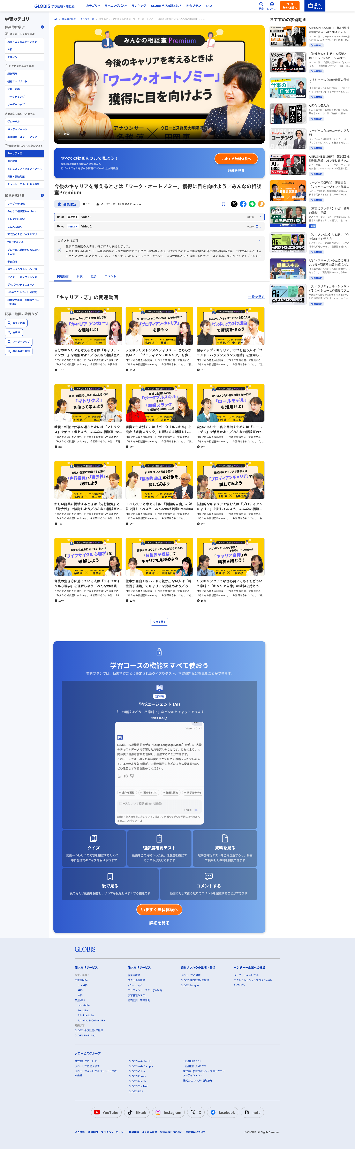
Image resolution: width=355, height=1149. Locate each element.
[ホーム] (55, 19)
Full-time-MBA (86, 1015)
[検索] (261, 5)
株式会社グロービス (86, 1061)
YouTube (110, 1112)
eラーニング (135, 985)
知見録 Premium (131, 204)
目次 (80, 276)
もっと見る (159, 621)
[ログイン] (272, 5)
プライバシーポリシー (113, 1132)
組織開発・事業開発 (139, 1000)
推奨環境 (134, 1132)
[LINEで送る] (252, 204)
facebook (227, 1112)
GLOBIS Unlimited (85, 1035)
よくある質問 (149, 1132)
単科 (80, 990)
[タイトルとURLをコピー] (261, 204)
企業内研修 (134, 975)
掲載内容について (195, 1132)
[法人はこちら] (314, 6)
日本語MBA (81, 980)
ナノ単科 (83, 985)
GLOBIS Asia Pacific (140, 1061)
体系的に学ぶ (69, 19)
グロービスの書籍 (191, 975)
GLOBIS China (137, 1071)
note (256, 1112)
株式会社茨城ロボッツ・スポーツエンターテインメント (204, 1073)
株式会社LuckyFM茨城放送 (197, 1080)
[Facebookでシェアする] (243, 204)
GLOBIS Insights (190, 985)
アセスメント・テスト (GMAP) (145, 990)
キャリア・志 (87, 19)
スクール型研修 (136, 980)
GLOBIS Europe (137, 1076)
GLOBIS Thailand (138, 1086)
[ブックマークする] (223, 204)
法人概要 (80, 1132)
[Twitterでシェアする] (234, 204)
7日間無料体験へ (290, 6)
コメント (110, 276)
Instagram (172, 1112)
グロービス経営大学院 (87, 1066)
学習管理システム (138, 995)
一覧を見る (256, 297)
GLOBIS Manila (137, 1081)
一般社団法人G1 (192, 1061)
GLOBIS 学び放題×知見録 (89, 1030)
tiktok (141, 1112)
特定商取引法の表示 (171, 1132)
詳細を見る (236, 170)
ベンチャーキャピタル (246, 975)
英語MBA (80, 1000)
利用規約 (93, 1132)
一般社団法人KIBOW (194, 1066)
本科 (80, 995)
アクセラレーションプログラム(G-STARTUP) (253, 982)
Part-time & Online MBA (91, 1020)
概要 (94, 276)
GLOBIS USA (136, 1091)
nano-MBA (84, 1005)
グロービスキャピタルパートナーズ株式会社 (96, 1073)
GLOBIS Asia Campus (141, 1066)
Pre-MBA (83, 1010)
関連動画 (63, 276)
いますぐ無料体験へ (236, 158)
